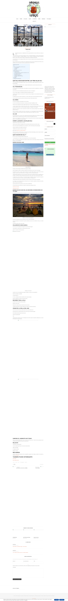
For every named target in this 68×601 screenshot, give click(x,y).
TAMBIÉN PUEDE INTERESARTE (17, 78)
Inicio (17, 18)
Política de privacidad (37, 595)
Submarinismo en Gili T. (16, 188)
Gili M (16, 462)
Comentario (14, 567)
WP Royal (53, 595)
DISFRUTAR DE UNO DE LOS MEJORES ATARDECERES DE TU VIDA (22, 72)
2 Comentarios (41, 464)
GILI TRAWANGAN (17, 67)
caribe (39, 18)
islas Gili (26, 462)
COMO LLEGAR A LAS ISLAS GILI (18, 70)
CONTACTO (34, 21)
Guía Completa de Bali (16, 460)
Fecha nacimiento (47, 135)
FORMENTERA (15, 537)
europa (30, 18)
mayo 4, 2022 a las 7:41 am (15, 551)
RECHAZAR (61, 599)
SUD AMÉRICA (35, 18)
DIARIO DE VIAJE (36, 537)
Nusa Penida (14, 458)
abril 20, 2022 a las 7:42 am (15, 545)
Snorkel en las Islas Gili (16, 186)
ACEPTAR (56, 599)
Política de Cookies (46, 595)
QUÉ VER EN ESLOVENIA (26, 537)
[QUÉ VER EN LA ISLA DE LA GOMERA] (14, 495)
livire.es (34, 595)
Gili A (13, 462)
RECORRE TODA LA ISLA (17, 74)
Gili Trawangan (22, 462)
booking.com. (17, 455)
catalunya (25, 18)
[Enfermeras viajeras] (34, 10)
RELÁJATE (16, 76)
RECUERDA (15, 77)
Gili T (18, 462)
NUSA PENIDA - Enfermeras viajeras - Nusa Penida (20, 546)
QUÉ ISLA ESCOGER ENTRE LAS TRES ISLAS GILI (19, 66)
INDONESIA (43, 18)
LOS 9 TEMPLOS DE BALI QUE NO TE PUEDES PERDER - (20, 552)
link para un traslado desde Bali (21, 130)
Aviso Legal (42, 595)
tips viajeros (49, 18)
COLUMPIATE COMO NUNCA (18, 73)
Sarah (14, 464)
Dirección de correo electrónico (49, 138)
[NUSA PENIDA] (41, 495)
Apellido (46, 132)
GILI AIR (16, 69)
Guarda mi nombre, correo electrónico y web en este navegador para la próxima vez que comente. (26, 565)
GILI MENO (16, 68)
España (21, 18)
